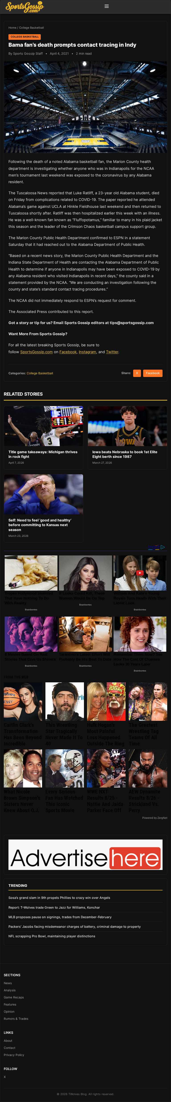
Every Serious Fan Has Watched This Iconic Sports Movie (64, 801)
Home (12, 27)
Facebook (68, 352)
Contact (9, 1048)
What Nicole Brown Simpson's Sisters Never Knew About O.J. (22, 801)
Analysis (10, 990)
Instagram (87, 352)
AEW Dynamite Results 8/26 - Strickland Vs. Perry (144, 801)
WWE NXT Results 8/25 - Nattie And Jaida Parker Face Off (105, 801)
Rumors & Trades (16, 1018)
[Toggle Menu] (106, 7)
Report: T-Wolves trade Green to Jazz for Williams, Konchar (54, 907)
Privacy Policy (14, 1055)
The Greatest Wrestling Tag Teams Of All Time (144, 734)
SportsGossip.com (36, 352)
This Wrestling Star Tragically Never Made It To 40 (64, 734)
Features (10, 1004)
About (8, 1040)
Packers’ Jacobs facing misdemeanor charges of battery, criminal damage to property (74, 926)
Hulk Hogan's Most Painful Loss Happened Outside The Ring (105, 734)
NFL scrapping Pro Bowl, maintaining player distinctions (51, 936)
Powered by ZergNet (154, 817)
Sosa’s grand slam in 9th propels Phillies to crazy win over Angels (59, 898)
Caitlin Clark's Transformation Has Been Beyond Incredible (23, 734)
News (8, 983)
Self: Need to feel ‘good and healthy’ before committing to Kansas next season (39, 525)
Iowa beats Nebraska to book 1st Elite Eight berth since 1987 (124, 454)
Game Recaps (14, 997)
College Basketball (31, 27)
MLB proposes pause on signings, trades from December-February (60, 917)
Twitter (112, 352)
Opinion (9, 1011)
